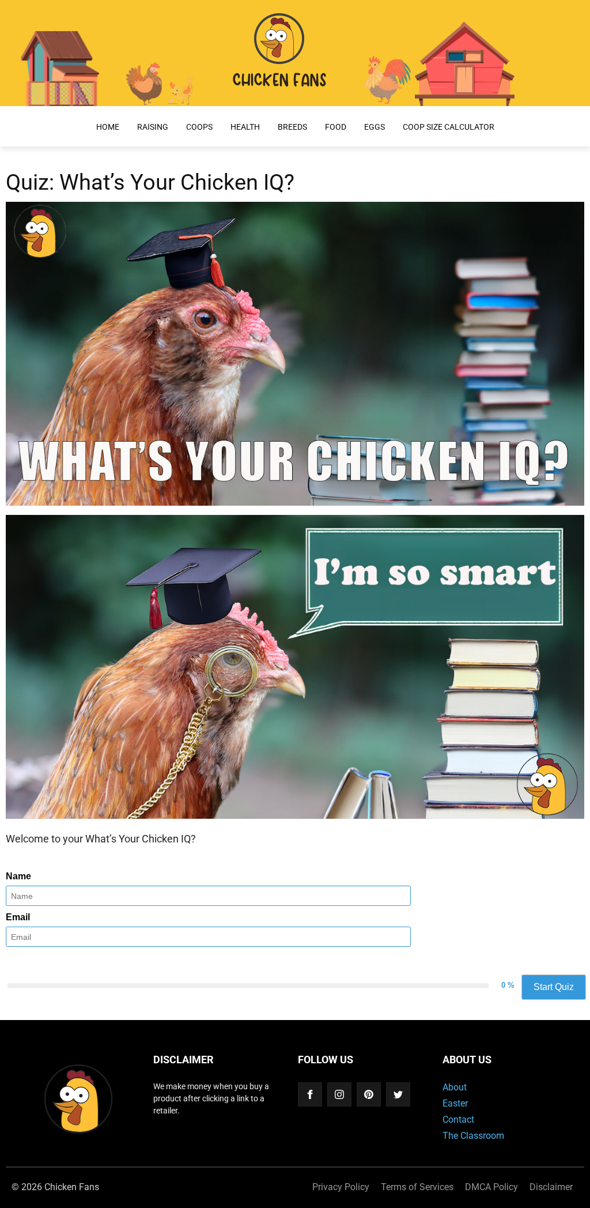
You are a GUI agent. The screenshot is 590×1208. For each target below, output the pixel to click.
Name (18, 876)
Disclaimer (551, 1186)
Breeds (292, 126)
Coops (199, 126)
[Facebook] (310, 1094)
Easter (455, 1103)
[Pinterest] (369, 1094)
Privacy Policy (340, 1186)
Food (335, 126)
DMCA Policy (491, 1186)
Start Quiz (554, 987)
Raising (152, 126)
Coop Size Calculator (448, 126)
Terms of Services (417, 1186)
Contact (458, 1119)
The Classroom (473, 1135)
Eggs (374, 126)
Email (18, 917)
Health (245, 126)
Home (107, 126)
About (454, 1087)
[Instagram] (339, 1094)
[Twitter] (398, 1094)
